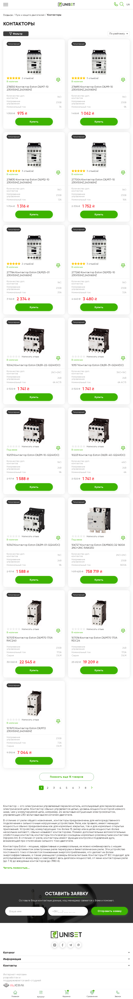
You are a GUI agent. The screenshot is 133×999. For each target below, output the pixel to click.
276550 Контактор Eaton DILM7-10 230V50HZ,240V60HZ (27, 88)
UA (128, 4)
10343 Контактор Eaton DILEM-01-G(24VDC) (33, 544)
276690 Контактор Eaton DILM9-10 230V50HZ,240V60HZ (92, 88)
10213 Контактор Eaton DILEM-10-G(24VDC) (33, 455)
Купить (34, 121)
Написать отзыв (30, 356)
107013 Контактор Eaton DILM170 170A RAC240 (30, 639)
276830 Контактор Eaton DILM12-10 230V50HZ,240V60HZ (28, 181)
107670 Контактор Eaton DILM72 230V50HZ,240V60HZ (26, 730)
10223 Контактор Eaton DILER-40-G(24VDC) (98, 455)
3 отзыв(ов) (92, 78)
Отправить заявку (109, 911)
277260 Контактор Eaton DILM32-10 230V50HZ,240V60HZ (93, 274)
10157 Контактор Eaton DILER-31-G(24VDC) (98, 365)
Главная (8, 15)
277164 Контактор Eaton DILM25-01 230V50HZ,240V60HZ (28, 274)
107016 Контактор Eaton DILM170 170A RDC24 (94, 639)
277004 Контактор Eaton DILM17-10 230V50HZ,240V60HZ (93, 181)
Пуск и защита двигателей (29, 15)
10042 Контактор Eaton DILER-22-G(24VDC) (33, 365)
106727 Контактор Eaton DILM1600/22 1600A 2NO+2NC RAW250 (98, 546)
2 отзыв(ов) (28, 78)
